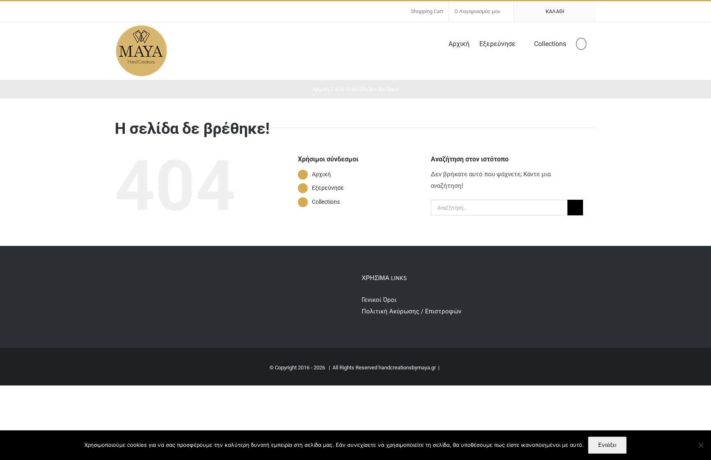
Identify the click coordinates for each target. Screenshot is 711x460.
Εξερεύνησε (328, 187)
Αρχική (321, 174)
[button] (581, 43)
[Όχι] (701, 445)
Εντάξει (607, 445)
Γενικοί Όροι (380, 300)
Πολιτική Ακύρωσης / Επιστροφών (411, 311)
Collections (326, 201)
